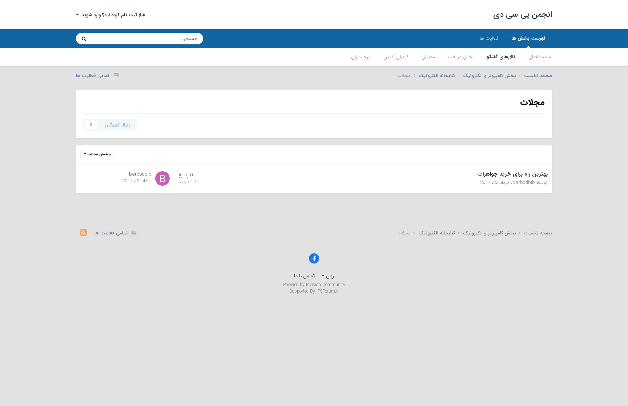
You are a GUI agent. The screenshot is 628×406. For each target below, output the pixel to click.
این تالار (109, 38)
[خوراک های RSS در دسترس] (83, 233)
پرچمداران (360, 57)
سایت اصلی (539, 57)
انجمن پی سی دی (522, 14)
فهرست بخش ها (528, 38)
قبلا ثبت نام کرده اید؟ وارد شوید (112, 15)
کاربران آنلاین (395, 57)
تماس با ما (304, 276)
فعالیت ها (489, 38)
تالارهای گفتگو (501, 57)
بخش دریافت (461, 57)
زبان (329, 276)
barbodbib (523, 182)
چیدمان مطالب (98, 154)
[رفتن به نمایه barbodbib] (162, 178)
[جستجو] (84, 38)
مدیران (428, 57)
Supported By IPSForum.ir (314, 291)
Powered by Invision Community (314, 284)
